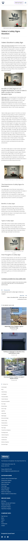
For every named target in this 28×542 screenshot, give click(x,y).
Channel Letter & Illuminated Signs (9, 478)
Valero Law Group (5, 99)
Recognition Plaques (6, 506)
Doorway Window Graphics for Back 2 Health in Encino (14, 377)
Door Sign (3, 403)
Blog (2, 389)
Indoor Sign (3, 408)
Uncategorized (4, 432)
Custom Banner (4, 399)
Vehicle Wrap (4, 437)
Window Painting (5, 489)
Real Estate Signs (5, 488)
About (2, 518)
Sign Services (4, 516)
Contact (3, 525)
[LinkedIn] (8, 537)
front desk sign (19, 282)
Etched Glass (4, 406)
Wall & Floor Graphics (6, 491)
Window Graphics (5, 442)
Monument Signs (4, 418)
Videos (3, 520)
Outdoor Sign (4, 420)
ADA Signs (3, 501)
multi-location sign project (18, 283)
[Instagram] (5, 537)
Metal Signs (3, 415)
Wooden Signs (4, 444)
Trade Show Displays (6, 508)
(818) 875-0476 (8, 469)
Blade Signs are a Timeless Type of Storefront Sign (14, 327)
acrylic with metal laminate (10, 282)
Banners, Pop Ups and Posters (8, 503)
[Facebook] (2, 537)
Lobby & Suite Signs (6, 505)
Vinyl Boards (4, 439)
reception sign (4, 284)
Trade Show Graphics (6, 430)
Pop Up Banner (4, 425)
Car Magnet (3, 394)
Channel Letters (4, 396)
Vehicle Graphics (5, 435)
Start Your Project (18, 2)
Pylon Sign (3, 427)
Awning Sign (4, 387)
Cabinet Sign (4, 392)
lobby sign (9, 283)
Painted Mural (4, 423)
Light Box (3, 411)
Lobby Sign (3, 413)
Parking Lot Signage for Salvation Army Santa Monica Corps (14, 352)
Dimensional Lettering (6, 480)
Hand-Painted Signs (5, 482)
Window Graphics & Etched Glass (8, 493)
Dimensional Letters (5, 401)
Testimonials (4, 523)
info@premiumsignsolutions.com (11, 471)
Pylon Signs (4, 486)
